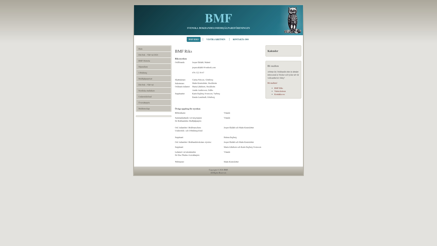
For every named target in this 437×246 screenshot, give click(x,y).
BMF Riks (194, 39)
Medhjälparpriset (145, 78)
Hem (140, 48)
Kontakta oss (241, 39)
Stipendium (143, 66)
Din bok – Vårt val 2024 (148, 54)
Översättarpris (144, 102)
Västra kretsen (215, 39)
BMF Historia (144, 60)
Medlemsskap (144, 108)
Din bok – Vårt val (145, 84)
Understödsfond (145, 96)
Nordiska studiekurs (146, 90)
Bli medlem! (272, 82)
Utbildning (142, 72)
